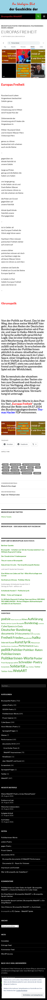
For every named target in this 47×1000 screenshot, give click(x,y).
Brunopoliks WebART (11, 16)
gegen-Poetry (6, 846)
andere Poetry (7, 705)
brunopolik (20, 36)
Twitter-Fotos (7, 671)
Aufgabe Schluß (7, 813)
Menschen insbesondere (10, 807)
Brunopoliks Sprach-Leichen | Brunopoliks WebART (20, 900)
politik (5, 470)
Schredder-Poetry (30, 662)
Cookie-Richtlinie (21, 990)
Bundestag (31, 623)
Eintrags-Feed (6, 945)
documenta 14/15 (9, 744)
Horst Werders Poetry (9, 727)
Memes (4, 735)
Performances (24, 26)
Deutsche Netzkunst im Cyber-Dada (23, 890)
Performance (26, 645)
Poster (38, 658)
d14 (15, 626)
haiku (23, 467)
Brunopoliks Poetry (9, 26)
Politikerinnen (27, 470)
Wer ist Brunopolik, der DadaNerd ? (14, 872)
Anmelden (5, 941)
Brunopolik (20, 623)
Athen (24, 619)
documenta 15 (25, 633)
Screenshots (5, 667)
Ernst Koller (36, 634)
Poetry (36, 646)
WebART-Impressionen (12, 752)
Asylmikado (36, 907)
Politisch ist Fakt (7, 800)
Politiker (15, 470)
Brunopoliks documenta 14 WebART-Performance (21, 859)
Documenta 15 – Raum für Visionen (15, 863)
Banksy (3, 623)
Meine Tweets (6, 517)
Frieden (14, 467)
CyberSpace (7, 626)
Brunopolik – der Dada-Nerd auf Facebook (20, 526)
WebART (10, 28)
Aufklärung (15, 464)
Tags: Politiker (30, 667)
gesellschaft (28, 638)
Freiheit (6, 467)
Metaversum (35, 643)
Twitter (37, 667)
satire (15, 662)
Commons (41, 623)
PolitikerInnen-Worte (11, 473)
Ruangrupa (9, 663)
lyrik (38, 467)
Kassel (12, 642)
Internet (4, 642)
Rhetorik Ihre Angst (9, 484)
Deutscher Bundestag (31, 464)
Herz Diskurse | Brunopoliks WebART (15, 907)
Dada (20, 626)
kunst (30, 467)
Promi (3, 663)
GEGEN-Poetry (8, 709)
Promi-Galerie (7, 718)
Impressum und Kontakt (10, 868)
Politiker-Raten (33, 650)
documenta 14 (9, 633)
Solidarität (27, 473)
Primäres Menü (44, 16)
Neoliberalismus (6, 646)
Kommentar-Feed (7, 949)
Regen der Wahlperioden (10, 493)
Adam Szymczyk (16, 619)
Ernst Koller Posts (10, 748)
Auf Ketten (5, 820)
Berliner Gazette (11, 623)
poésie (5, 464)
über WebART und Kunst (11, 761)
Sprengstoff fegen (9, 731)
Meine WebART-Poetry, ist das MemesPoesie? (18, 794)
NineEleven (14, 646)
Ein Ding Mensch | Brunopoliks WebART (16, 894)
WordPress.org (7, 954)
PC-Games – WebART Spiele (22, 911)
